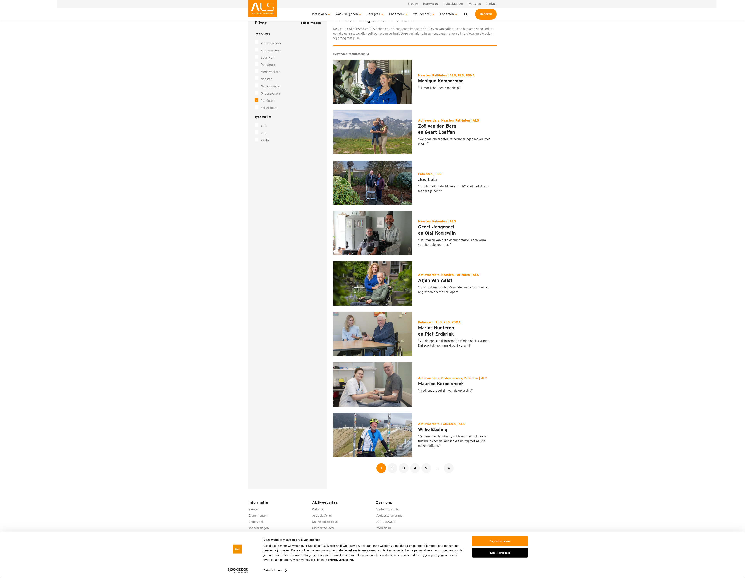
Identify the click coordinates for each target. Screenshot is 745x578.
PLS (263, 133)
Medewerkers (270, 72)
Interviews (431, 4)
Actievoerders (271, 43)
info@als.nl (383, 528)
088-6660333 (385, 522)
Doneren (486, 14)
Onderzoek (396, 14)
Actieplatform (322, 515)
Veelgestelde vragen (390, 515)
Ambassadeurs (271, 50)
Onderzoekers (271, 93)
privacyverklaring (340, 559)
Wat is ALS (319, 14)
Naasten (266, 79)
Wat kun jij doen (347, 14)
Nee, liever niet (500, 552)
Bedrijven (373, 14)
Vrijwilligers (269, 108)
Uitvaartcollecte (323, 528)
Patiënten (447, 14)
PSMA (265, 140)
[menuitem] (262, 10)
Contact (491, 4)
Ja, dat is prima (500, 541)
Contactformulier (388, 509)
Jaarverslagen (258, 528)
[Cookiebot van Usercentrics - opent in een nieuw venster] (238, 570)
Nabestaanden (453, 4)
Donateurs (268, 65)
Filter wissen (311, 23)
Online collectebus (325, 522)
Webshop (474, 4)
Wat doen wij (422, 14)
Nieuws (413, 4)
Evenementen (258, 515)
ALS (263, 126)
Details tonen (272, 570)
